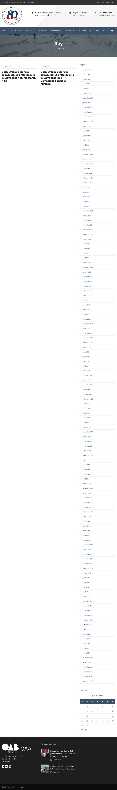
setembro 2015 (88, 681)
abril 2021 (86, 366)
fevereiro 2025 (88, 154)
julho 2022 (86, 300)
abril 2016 (86, 648)
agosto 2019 (87, 460)
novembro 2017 (88, 559)
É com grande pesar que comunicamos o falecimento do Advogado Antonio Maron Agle (19, 76)
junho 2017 (86, 582)
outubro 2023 (87, 230)
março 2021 (86, 371)
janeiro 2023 (87, 272)
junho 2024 (86, 192)
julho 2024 (86, 187)
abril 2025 (86, 145)
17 (97, 716)
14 (82, 716)
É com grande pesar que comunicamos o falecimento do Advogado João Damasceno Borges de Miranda (57, 77)
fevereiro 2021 (88, 375)
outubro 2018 (87, 507)
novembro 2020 (88, 390)
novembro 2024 (88, 168)
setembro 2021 (88, 342)
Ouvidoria (69, 31)
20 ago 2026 (57, 772)
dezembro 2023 (88, 220)
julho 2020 (86, 408)
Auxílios (42, 31)
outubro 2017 (87, 564)
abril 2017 (86, 592)
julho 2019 (86, 465)
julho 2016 (86, 634)
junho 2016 (86, 639)
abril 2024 (86, 201)
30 (92, 726)
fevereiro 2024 (88, 211)
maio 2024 (86, 197)
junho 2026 (86, 79)
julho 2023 (86, 244)
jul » (86, 730)
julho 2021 (86, 352)
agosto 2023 (87, 239)
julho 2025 (86, 131)
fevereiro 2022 (88, 324)
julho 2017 (86, 578)
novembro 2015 (88, 672)
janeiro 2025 (87, 159)
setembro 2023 (88, 234)
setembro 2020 (88, 399)
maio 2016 (86, 643)
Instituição (16, 31)
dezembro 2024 (88, 164)
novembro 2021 (88, 338)
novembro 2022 (88, 281)
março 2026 (86, 93)
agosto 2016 (87, 629)
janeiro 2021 (87, 380)
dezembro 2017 (88, 554)
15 (87, 716)
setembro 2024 (88, 178)
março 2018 (86, 540)
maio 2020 (86, 418)
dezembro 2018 (88, 498)
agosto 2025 (87, 126)
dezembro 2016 (88, 611)
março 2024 (86, 206)
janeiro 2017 (87, 606)
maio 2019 (86, 474)
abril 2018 (86, 535)
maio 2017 (86, 587)
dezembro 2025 (88, 107)
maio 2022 (86, 310)
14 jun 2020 (8, 66)
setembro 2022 (88, 291)
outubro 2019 (87, 451)
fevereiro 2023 (88, 267)
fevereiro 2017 (88, 601)
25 (102, 721)
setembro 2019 (88, 455)
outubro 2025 (87, 117)
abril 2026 (86, 89)
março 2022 (86, 319)
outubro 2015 (87, 676)
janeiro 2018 (87, 549)
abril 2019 (86, 479)
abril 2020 (86, 422)
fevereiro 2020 (88, 432)
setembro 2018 (88, 512)
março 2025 (86, 150)
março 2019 (86, 484)
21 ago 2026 (57, 760)
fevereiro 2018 (88, 545)
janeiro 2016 (87, 662)
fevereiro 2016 (88, 658)
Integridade (56, 31)
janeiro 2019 (87, 493)
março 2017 (86, 596)
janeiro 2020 (87, 437)
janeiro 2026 (87, 103)
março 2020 (86, 427)
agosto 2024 (87, 183)
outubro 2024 (87, 173)
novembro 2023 (88, 225)
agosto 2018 (87, 517)
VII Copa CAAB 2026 (106, 2)
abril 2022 (86, 314)
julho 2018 (86, 521)
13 (113, 711)
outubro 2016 (87, 620)
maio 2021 (86, 361)
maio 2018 (86, 531)
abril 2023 (86, 258)
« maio (82, 730)
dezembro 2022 (88, 277)
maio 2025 (86, 140)
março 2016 (86, 653)
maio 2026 (86, 84)
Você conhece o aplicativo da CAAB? (18, 2)
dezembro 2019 (88, 441)
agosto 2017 (87, 573)
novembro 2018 (88, 502)
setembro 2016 (88, 625)
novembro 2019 (88, 446)
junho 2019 (86, 469)
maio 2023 (86, 253)
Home (4, 31)
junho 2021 (86, 357)
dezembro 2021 (88, 333)
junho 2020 (86, 413)
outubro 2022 (87, 286)
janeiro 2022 (87, 328)
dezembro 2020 (88, 385)
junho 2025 (86, 136)
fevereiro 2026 (88, 98)
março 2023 (86, 263)
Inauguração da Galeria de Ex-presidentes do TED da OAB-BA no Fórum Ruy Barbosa (62, 754)
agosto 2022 (87, 295)
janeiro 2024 (87, 216)
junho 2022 (86, 305)
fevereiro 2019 (88, 488)
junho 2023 (86, 248)
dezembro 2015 (88, 667)
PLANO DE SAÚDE (85, 31)
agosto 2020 (87, 404)
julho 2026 (86, 74)
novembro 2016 (88, 615)
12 (107, 711)
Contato (100, 31)
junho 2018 (86, 526)
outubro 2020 (87, 394)
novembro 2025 (88, 112)
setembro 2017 (88, 568)
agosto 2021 (87, 347)
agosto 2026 (87, 70)
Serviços (29, 31)
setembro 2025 (88, 121)
